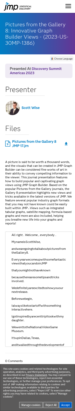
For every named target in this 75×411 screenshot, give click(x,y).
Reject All (51, 405)
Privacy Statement (36, 375)
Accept (65, 405)
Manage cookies (31, 405)
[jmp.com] (14, 6)
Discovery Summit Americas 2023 (36, 70)
